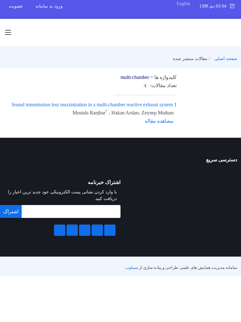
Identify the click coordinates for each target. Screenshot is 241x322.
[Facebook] (109, 230)
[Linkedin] (84, 230)
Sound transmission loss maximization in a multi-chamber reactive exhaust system (92, 104)
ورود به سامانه (49, 6)
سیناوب (131, 267)
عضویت (16, 6)
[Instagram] (72, 230)
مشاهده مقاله (159, 121)
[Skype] (59, 230)
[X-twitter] (97, 230)
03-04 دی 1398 (214, 6)
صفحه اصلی (225, 58)
